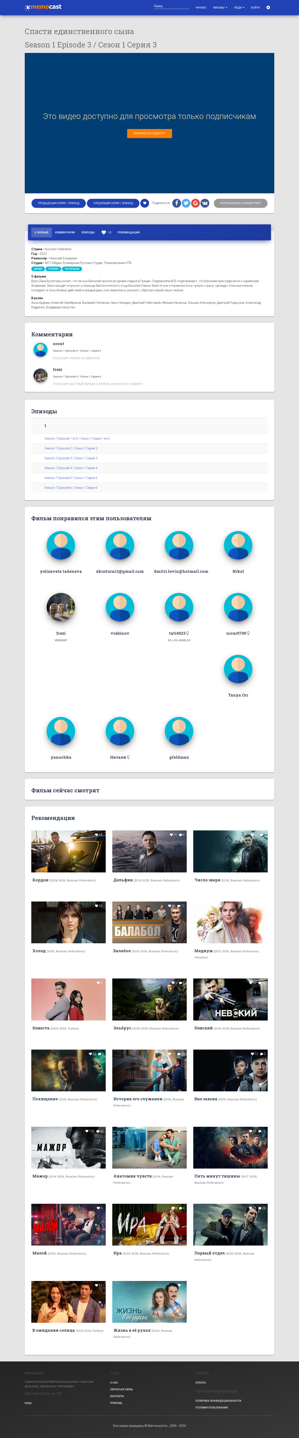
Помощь (116, 1403)
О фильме (42, 232)
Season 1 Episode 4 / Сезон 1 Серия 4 (70, 468)
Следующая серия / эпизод (113, 203)
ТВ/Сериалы (72, 269)
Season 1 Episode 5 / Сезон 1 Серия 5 (70, 478)
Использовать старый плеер (240, 203)
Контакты (117, 1396)
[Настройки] (268, 7)
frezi (57, 369)
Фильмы (219, 7)
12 (106, 232)
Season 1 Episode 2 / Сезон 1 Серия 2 (70, 448)
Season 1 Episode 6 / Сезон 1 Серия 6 (77, 350)
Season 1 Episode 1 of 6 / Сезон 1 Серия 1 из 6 (77, 438)
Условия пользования (211, 1407)
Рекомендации (129, 232)
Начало (201, 7)
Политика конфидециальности (218, 1400)
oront (58, 343)
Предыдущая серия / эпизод (58, 203)
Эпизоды (88, 232)
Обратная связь (121, 1389)
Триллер (53, 269)
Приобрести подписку (149, 133)
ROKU (28, 1403)
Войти (255, 7)
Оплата (200, 1382)
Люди (238, 7)
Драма (38, 269)
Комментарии (65, 232)
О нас (114, 1382)
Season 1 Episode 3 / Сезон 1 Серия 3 (70, 458)
